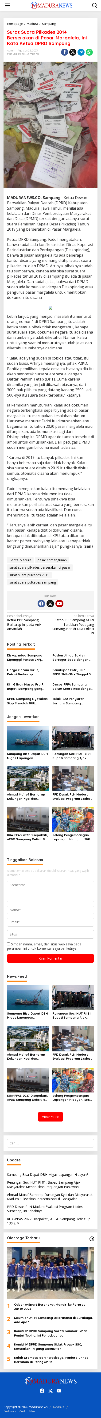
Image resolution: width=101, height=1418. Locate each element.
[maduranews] (51, 5)
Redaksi (59, 1407)
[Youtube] (59, 603)
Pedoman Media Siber (20, 1411)
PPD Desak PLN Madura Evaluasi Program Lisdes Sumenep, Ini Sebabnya (71, 796)
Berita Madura (20, 560)
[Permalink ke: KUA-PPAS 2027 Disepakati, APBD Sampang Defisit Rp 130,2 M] (28, 819)
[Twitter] (50, 603)
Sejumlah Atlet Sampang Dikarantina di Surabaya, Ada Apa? (53, 1320)
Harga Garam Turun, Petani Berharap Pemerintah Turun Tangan (27, 672)
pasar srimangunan (52, 560)
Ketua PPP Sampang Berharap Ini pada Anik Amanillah (24, 622)
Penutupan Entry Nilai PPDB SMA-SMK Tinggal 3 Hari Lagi (71, 672)
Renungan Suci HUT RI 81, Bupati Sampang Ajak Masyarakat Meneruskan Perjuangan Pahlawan (72, 756)
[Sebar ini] (64, 52)
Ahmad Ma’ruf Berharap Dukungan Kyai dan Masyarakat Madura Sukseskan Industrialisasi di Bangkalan (26, 796)
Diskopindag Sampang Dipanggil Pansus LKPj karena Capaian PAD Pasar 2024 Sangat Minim (27, 657)
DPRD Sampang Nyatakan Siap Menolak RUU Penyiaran (27, 701)
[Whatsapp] (89, 52)
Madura (12, 53)
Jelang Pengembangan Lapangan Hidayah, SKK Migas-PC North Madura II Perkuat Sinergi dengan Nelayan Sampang (72, 837)
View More (50, 1116)
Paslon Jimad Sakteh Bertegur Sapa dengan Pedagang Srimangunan (71, 657)
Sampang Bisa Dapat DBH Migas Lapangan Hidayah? (27, 756)
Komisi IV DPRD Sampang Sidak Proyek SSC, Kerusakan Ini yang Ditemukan (48, 1346)
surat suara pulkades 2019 (29, 575)
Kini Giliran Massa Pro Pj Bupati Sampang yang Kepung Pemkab (25, 686)
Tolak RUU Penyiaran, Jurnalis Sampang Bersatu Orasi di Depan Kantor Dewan (70, 701)
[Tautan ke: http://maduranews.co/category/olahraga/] (92, 1239)
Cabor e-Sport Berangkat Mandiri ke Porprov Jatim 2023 (49, 1307)
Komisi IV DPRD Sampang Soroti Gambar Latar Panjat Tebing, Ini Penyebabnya (50, 1333)
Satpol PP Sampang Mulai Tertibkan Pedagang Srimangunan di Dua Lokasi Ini (73, 624)
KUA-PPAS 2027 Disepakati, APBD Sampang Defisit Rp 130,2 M (27, 837)
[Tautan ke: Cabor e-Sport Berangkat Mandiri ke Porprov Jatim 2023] (50, 1273)
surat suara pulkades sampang (32, 582)
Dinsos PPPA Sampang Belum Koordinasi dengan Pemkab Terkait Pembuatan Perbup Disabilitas (72, 686)
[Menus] (7, 5)
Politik (21, 53)
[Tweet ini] (72, 52)
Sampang (33, 53)
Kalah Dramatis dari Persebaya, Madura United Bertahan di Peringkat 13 (51, 1360)
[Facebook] (41, 603)
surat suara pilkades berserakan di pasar (39, 567)
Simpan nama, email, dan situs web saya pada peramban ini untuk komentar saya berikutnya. (44, 946)
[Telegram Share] (81, 52)
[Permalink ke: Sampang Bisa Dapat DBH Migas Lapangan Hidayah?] (28, 738)
